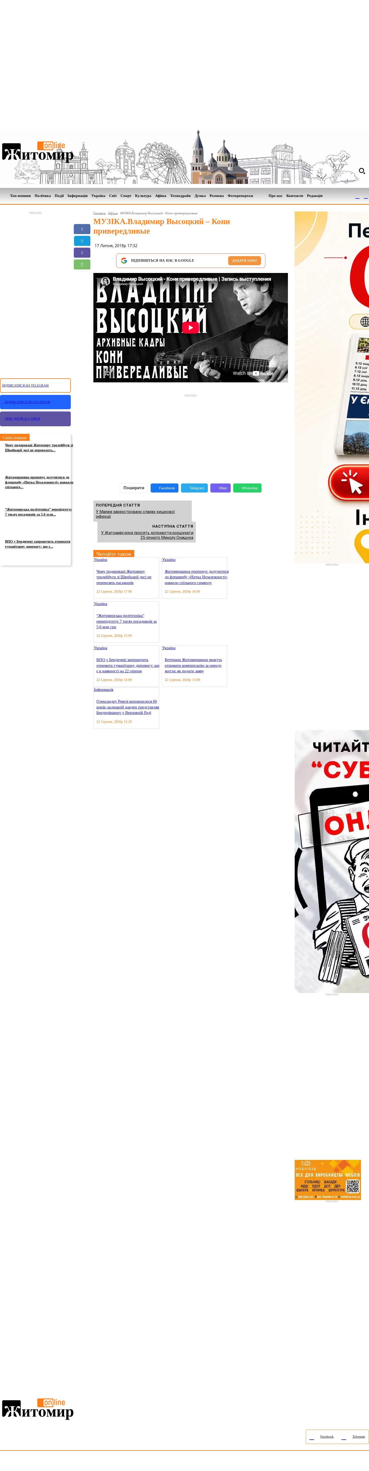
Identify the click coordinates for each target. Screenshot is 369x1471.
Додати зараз (244, 260)
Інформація (103, 689)
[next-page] (234, 560)
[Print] (82, 300)
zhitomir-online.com (214, 1462)
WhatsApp (250, 488)
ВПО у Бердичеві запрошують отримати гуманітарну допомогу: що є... (37, 544)
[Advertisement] (35, 292)
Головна (99, 213)
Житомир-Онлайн (40, 1462)
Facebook (167, 488)
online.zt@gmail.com (276, 1462)
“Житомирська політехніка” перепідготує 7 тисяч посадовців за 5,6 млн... (38, 512)
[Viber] (82, 253)
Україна (100, 559)
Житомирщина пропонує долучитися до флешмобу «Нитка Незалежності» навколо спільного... (39, 482)
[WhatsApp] (82, 264)
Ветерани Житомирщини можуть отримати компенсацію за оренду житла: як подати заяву (193, 665)
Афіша (113, 213)
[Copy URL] (82, 288)
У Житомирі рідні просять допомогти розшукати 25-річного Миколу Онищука (147, 535)
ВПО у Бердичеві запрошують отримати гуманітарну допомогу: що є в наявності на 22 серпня (127, 665)
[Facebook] (357, 196)
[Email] (82, 276)
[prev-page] (230, 560)
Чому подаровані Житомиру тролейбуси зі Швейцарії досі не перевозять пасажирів (123, 577)
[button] (362, 171)
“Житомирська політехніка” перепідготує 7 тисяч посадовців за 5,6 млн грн (126, 621)
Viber (223, 488)
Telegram (197, 488)
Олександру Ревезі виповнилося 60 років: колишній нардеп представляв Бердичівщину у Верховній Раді (127, 707)
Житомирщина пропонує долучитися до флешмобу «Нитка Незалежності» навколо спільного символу (197, 577)
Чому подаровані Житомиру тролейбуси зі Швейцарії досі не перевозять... (39, 447)
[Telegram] (366, 196)
